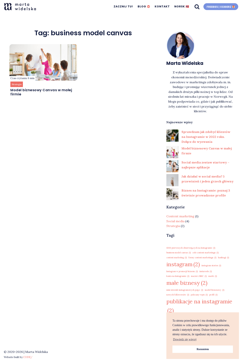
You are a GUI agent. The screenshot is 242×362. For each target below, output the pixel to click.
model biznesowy (214, 290)
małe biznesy (186, 282)
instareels (205, 271)
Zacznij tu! (123, 6)
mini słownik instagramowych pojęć (184, 290)
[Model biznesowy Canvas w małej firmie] (172, 152)
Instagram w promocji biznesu (182, 271)
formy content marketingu (202, 257)
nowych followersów (177, 294)
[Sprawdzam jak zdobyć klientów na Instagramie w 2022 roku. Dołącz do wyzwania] (172, 136)
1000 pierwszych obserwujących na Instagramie (190, 248)
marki (212, 276)
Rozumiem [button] (203, 349)
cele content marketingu (205, 252)
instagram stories (211, 265)
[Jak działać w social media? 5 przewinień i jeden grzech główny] (172, 180)
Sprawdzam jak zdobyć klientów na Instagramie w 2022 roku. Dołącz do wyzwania (206, 136)
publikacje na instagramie (199, 306)
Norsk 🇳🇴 (181, 6)
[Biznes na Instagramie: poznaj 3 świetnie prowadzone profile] (172, 194)
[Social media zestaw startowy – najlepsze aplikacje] (172, 166)
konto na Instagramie (177, 276)
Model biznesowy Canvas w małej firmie (41, 92)
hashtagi (223, 257)
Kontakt (162, 6)
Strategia (17, 84)
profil (213, 294)
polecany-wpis (199, 294)
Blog (142, 6)
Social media (175, 221)
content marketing (176, 257)
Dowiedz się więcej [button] (184, 339)
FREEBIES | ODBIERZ (219, 7)
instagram (183, 264)
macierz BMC (199, 276)
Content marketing (180, 216)
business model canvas (178, 252)
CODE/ (27, 357)
